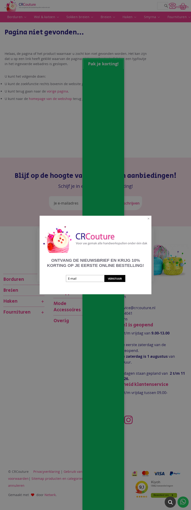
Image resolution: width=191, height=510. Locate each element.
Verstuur (115, 278)
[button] (170, 502)
